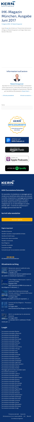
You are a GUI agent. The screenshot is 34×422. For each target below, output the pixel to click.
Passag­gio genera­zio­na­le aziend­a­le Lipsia (14, 369)
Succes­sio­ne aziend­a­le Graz (10, 350)
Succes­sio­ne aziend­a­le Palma (10, 387)
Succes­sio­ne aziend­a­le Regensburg (12, 389)
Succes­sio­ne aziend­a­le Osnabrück (11, 385)
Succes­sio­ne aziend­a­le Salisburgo (11, 396)
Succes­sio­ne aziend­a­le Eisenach (11, 343)
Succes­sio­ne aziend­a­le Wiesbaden (11, 404)
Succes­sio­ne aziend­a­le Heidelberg (11, 360)
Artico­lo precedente (8, 95)
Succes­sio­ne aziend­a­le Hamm (10, 356)
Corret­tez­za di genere (17, 418)
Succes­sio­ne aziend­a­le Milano (10, 375)
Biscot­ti (29, 416)
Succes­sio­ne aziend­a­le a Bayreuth (11, 333)
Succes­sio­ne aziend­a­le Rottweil (11, 392)
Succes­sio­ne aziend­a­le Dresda (10, 341)
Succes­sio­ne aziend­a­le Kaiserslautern (12, 364)
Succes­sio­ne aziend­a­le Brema (10, 337)
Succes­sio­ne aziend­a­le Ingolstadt (11, 362)
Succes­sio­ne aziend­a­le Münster (11, 381)
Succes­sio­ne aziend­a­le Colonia (10, 366)
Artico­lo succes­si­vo (26, 95)
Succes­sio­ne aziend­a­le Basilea (10, 331)
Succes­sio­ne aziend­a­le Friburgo (11, 348)
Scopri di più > (26, 91)
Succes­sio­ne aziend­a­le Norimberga (12, 383)
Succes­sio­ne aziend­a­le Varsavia (11, 400)
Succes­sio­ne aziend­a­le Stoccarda (11, 398)
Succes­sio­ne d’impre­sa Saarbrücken (12, 394)
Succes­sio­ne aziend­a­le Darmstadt (11, 339)
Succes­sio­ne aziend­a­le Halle (10, 352)
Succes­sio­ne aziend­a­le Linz (9, 371)
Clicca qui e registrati (17, 219)
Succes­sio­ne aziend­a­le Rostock (11, 391)
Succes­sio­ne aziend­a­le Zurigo (10, 408)
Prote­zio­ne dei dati (14, 414)
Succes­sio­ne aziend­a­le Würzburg (11, 406)
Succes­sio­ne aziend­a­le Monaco (11, 379)
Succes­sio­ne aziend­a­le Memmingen (12, 377)
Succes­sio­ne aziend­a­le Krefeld (10, 368)
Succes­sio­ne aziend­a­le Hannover (11, 358)
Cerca (3, 105)
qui (8, 28)
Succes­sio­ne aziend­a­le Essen (10, 345)
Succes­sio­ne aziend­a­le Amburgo (11, 354)
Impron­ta (22, 414)
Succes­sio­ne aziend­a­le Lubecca (11, 373)
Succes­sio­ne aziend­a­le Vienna (10, 402)
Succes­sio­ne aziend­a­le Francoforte (12, 346)
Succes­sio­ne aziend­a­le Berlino (10, 335)
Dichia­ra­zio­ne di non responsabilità (12, 416)
